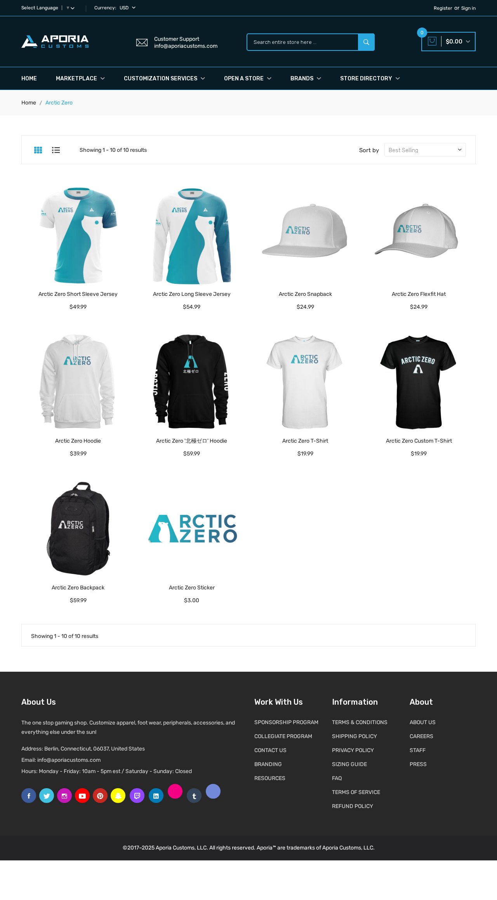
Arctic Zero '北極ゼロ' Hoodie (191, 441)
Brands (302, 78)
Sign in (468, 8)
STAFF (418, 750)
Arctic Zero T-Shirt (305, 441)
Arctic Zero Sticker (192, 587)
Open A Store (244, 78)
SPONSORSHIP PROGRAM (286, 722)
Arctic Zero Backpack (78, 587)
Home (29, 78)
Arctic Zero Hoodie (78, 441)
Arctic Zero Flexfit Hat (419, 294)
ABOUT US (423, 722)
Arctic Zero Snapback (305, 294)
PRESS (418, 764)
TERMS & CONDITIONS (360, 722)
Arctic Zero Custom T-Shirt (419, 441)
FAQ (337, 778)
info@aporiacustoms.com (69, 760)
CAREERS (421, 736)
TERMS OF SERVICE (356, 792)
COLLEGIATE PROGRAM (283, 736)
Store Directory (366, 78)
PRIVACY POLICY (353, 750)
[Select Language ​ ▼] (74, 7)
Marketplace (77, 78)
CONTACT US (270, 750)
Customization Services (161, 78)
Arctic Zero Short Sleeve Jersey (78, 294)
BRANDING (268, 764)
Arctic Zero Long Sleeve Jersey (192, 294)
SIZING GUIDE (349, 764)
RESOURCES (269, 778)
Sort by (369, 150)
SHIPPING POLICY (354, 736)
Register (443, 8)
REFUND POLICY (352, 806)
